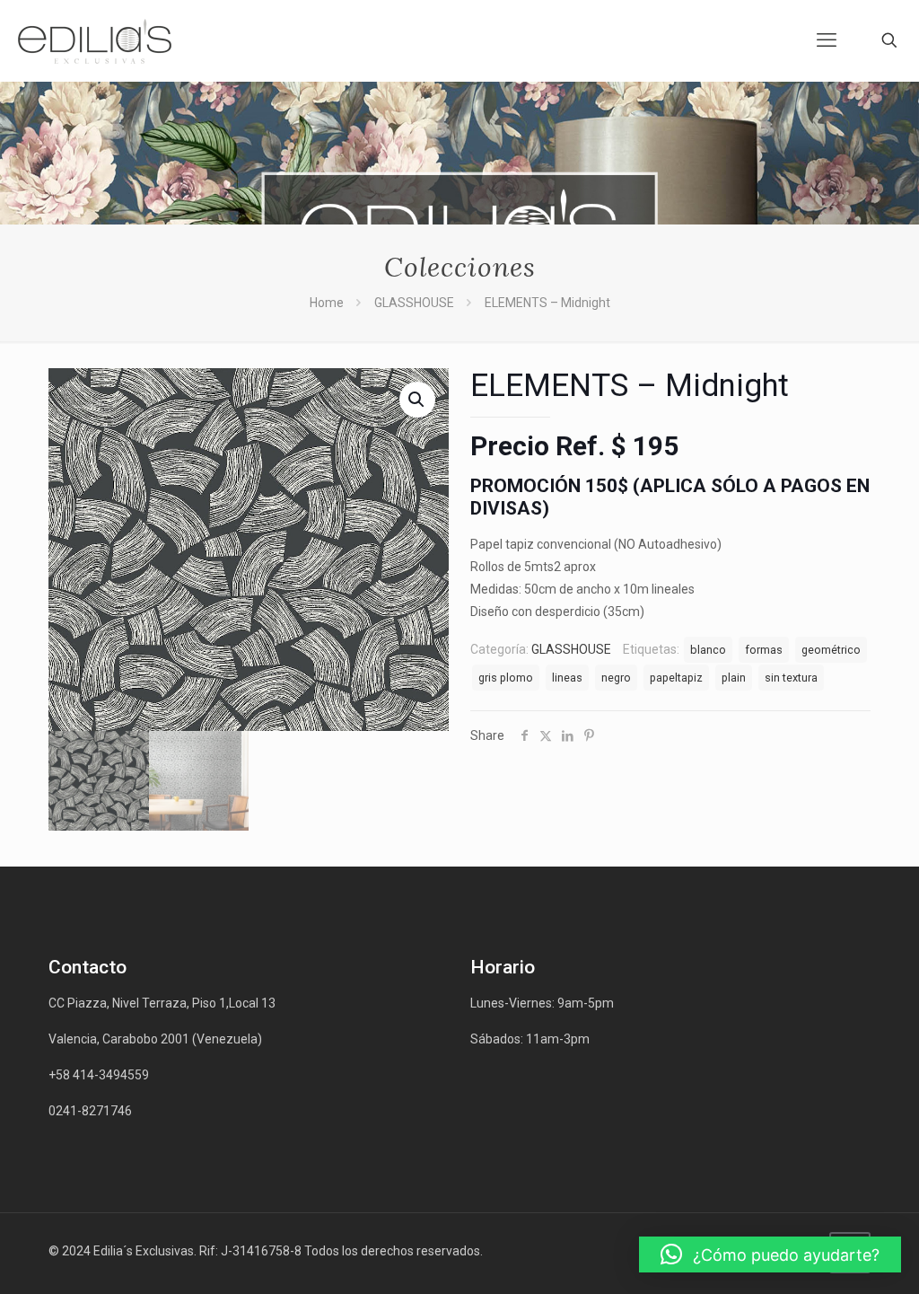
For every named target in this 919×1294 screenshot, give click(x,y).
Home (327, 302)
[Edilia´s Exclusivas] (94, 40)
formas (764, 649)
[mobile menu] (826, 40)
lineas (567, 677)
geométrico (831, 649)
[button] (770, 1254)
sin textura (791, 677)
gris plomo (505, 677)
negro (616, 677)
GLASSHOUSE (414, 302)
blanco (708, 649)
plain (734, 677)
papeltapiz (676, 677)
